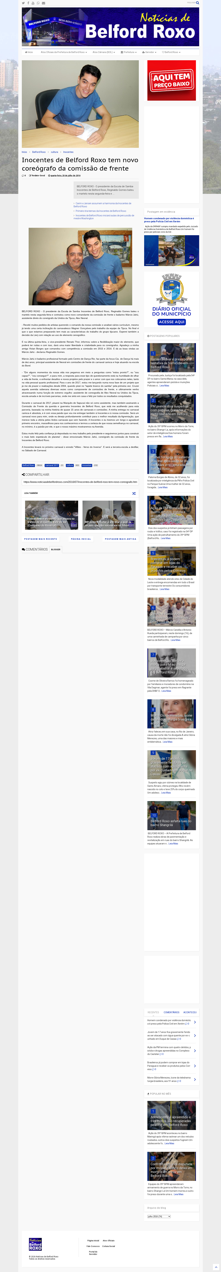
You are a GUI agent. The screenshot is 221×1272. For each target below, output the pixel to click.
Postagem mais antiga (120, 539)
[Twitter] (23, 3)
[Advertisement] (46, 201)
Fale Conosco (93, 1246)
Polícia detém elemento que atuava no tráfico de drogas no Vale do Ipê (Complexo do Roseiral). (51, 522)
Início (30, 52)
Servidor (149, 52)
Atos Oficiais (109, 1241)
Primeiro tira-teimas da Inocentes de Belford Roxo (101, 211)
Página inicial (81, 539)
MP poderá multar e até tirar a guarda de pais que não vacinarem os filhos (108, 523)
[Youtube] (33, 3)
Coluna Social (108, 1246)
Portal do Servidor (93, 1253)
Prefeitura (128, 52)
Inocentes (68, 152)
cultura (54, 152)
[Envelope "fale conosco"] (43, 3)
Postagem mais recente (40, 539)
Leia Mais (164, 385)
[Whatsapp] (38, 3)
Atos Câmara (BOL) (103, 52)
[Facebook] (28, 3)
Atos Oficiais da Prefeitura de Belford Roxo (63, 52)
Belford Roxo (171, 52)
